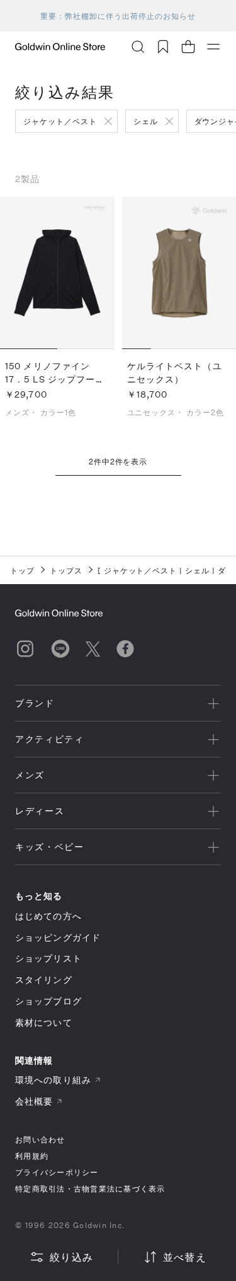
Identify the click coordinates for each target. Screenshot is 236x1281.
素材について (43, 1022)
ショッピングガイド (58, 937)
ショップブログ (48, 1001)
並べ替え (184, 1256)
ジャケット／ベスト (60, 121)
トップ (22, 570)
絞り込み (71, 1256)
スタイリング (43, 979)
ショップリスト (48, 958)
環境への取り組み (53, 1080)
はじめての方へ (48, 916)
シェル (145, 121)
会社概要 (34, 1101)
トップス (66, 570)
